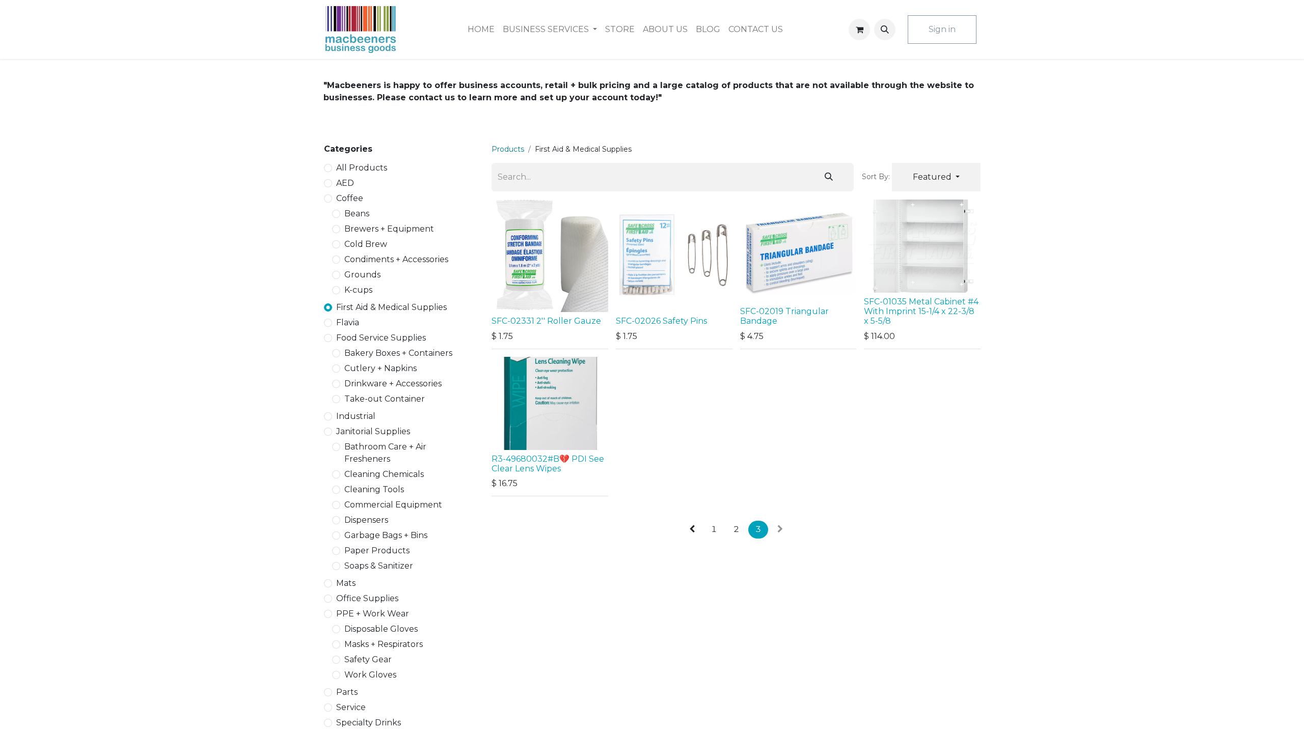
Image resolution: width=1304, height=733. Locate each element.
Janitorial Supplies (373, 431)
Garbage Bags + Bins (385, 535)
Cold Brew (365, 244)
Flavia (347, 322)
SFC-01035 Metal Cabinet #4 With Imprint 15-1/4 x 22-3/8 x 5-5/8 (921, 311)
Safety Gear (368, 659)
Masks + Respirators (383, 644)
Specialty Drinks (368, 722)
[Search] (829, 177)
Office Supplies (367, 598)
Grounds (362, 274)
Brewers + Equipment (389, 229)
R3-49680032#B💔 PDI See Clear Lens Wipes (548, 463)
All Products (361, 168)
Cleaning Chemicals (384, 474)
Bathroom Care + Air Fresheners (385, 453)
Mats (346, 583)
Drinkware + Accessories (393, 383)
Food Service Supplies (381, 338)
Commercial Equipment (393, 505)
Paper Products (377, 550)
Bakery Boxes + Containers (398, 353)
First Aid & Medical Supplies (391, 307)
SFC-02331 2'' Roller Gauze (546, 321)
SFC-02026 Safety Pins (661, 321)
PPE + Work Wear (372, 613)
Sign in (942, 29)
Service (351, 707)
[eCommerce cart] (859, 29)
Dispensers (366, 520)
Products (508, 149)
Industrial (355, 416)
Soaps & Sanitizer (378, 566)
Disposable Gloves (381, 629)
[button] (884, 29)
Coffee (349, 198)
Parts (347, 692)
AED (345, 183)
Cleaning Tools (374, 489)
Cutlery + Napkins (380, 368)
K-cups (358, 290)
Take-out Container (384, 399)
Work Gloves (370, 675)
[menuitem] (481, 29)
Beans (356, 213)
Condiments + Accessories (396, 259)
